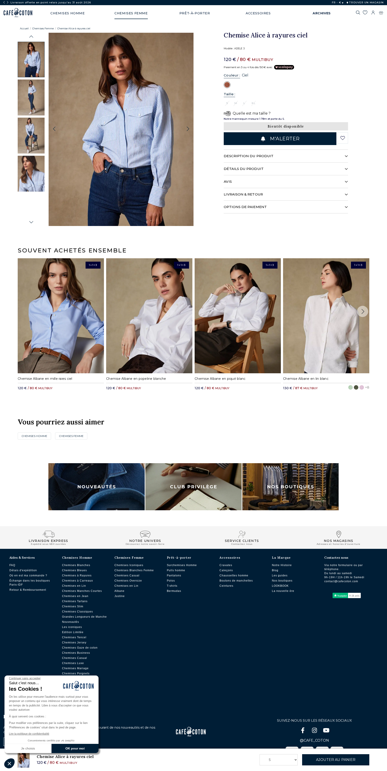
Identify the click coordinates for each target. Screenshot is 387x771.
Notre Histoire (282, 565)
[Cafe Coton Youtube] (326, 731)
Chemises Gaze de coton (80, 647)
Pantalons (174, 575)
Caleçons (226, 570)
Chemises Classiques (77, 611)
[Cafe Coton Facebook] (303, 731)
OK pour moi (75, 748)
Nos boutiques (282, 580)
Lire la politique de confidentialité (29, 733)
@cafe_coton (314, 740)
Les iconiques (72, 627)
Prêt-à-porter (179, 558)
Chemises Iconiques (128, 565)
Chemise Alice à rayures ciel (73, 28)
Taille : (229, 94)
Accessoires (229, 558)
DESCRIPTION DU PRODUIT (248, 156)
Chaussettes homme (233, 575)
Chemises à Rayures (77, 575)
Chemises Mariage (75, 668)
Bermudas (174, 591)
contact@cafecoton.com (341, 581)
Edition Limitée (73, 632)
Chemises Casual (74, 658)
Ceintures (226, 585)
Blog (275, 570)
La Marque (281, 558)
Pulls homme (176, 570)
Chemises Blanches (76, 565)
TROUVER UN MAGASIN (366, 2)
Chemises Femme (43, 28)
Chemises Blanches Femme (134, 570)
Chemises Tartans (75, 601)
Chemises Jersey (74, 642)
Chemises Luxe (73, 663)
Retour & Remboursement (27, 589)
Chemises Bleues (74, 570)
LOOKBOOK (280, 585)
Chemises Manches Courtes (82, 591)
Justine (119, 596)
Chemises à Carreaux (77, 580)
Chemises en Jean (75, 596)
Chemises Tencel (74, 637)
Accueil (24, 28)
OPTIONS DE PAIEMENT (245, 207)
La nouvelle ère (283, 591)
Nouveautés (96, 486)
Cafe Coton (18, 12)
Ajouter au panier (335, 760)
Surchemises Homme (182, 565)
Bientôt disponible (286, 126)
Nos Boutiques (290, 486)
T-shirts (172, 585)
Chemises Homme (34, 436)
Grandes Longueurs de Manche (84, 616)
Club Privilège (193, 486)
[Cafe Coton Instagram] (315, 731)
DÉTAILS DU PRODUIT (243, 169)
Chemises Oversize (128, 580)
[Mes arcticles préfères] (364, 13)
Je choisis (28, 748)
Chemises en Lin (74, 585)
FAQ (12, 565)
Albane (119, 591)
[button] (31, 37)
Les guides (280, 575)
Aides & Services (22, 558)
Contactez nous (336, 558)
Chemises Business (76, 652)
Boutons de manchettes (236, 580)
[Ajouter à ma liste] (343, 138)
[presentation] (4, 2)
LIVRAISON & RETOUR (243, 194)
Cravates (225, 565)
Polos (171, 580)
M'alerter (284, 139)
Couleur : (232, 75)
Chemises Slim (72, 606)
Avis (228, 181)
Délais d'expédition (23, 570)
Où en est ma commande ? (28, 575)
